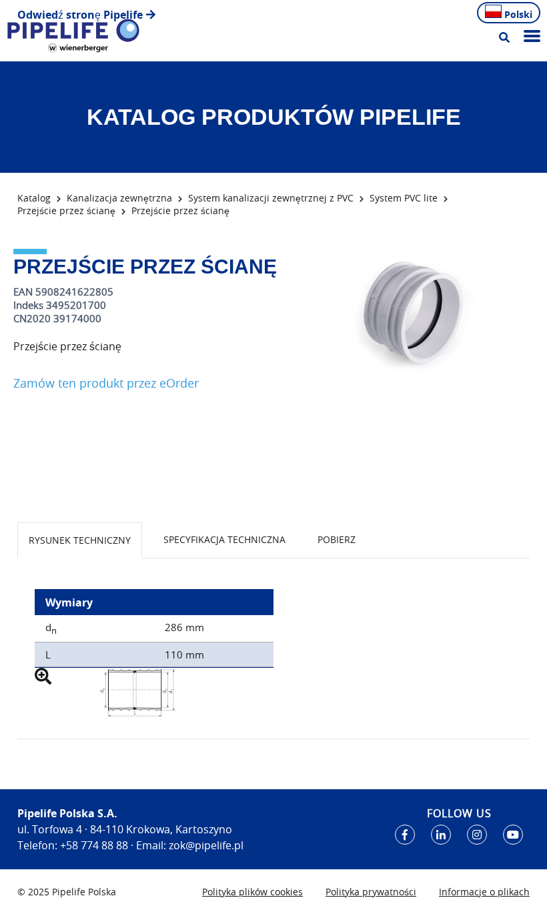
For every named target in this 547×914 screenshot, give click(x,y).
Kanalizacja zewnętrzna (119, 197)
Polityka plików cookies (252, 891)
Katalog (34, 197)
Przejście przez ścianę (66, 210)
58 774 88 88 (97, 845)
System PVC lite (404, 197)
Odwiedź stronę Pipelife (80, 14)
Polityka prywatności (371, 891)
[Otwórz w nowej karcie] (405, 835)
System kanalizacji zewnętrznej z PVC (271, 197)
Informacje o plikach (484, 891)
